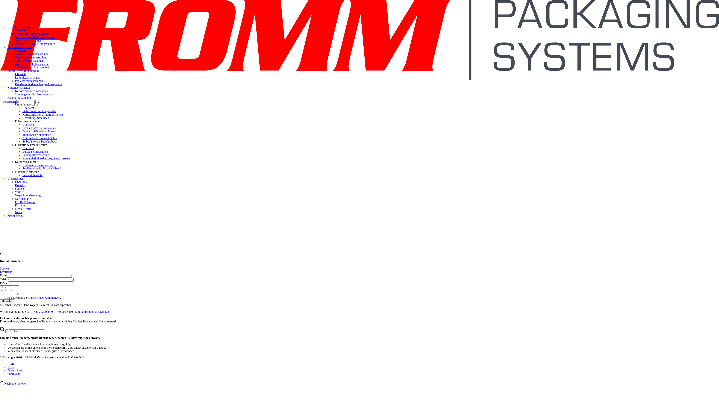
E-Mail (4, 283)
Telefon (4, 279)
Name (3, 275)
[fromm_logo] (359, 79)
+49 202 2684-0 (43, 311)
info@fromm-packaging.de (94, 311)
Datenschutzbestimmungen (44, 297)
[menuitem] (367, 81)
